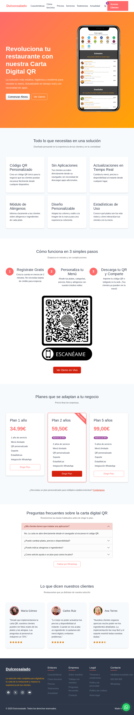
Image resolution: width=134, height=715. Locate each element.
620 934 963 (116, 679)
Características (37, 6)
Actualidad (95, 6)
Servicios (70, 6)
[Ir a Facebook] (8, 692)
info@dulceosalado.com (121, 675)
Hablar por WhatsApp (67, 564)
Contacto (73, 695)
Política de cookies (98, 690)
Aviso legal (95, 695)
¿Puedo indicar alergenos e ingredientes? (43, 548)
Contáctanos (99, 490)
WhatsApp (115, 684)
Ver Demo (39, 96)
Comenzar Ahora (18, 96)
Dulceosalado (18, 669)
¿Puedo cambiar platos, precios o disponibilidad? (47, 541)
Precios (60, 6)
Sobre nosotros (76, 675)
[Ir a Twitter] (15, 692)
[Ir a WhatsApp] (126, 707)
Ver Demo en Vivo (67, 370)
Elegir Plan (25, 467)
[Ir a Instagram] (22, 692)
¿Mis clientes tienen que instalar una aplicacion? (46, 526)
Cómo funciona (51, 6)
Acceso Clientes (114, 6)
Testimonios (82, 6)
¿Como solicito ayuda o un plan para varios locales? (48, 554)
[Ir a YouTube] (29, 692)
